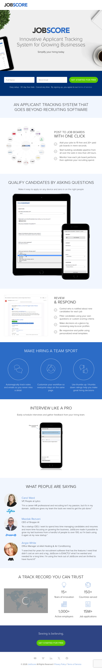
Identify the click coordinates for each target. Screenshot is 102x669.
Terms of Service (74, 664)
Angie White (29, 543)
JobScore (32, 664)
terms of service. (85, 87)
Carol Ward (28, 498)
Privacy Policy (60, 664)
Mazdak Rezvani (31, 519)
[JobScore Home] (15, 5)
